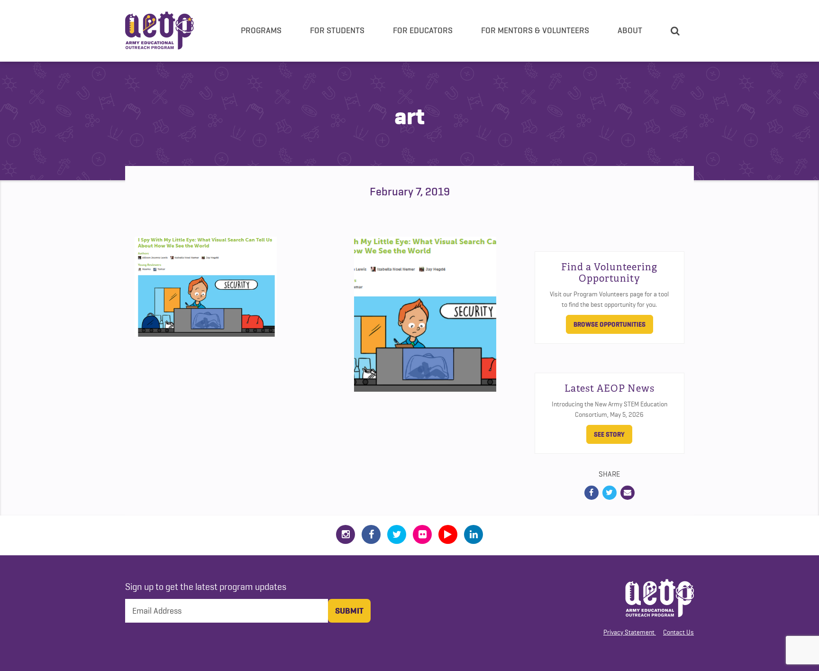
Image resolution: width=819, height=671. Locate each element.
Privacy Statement (629, 632)
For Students (337, 30)
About (630, 30)
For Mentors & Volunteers (535, 30)
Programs (261, 30)
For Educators (423, 30)
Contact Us (678, 632)
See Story (609, 434)
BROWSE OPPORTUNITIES (609, 324)
